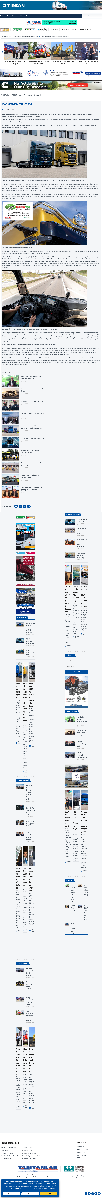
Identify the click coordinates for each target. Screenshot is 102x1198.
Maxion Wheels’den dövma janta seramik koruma (76, 596)
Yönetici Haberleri (23, 780)
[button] (2, 52)
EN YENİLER (86, 30)
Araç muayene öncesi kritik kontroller (81, 531)
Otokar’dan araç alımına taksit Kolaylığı (82, 733)
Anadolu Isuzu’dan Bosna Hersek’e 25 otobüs (29, 986)
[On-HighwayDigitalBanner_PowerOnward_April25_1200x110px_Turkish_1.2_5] (51, 89)
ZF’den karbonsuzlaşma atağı (31, 652)
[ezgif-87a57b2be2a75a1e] (51, 10)
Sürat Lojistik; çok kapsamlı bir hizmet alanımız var (74, 893)
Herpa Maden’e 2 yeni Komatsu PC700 (39, 62)
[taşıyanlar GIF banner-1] (51, 77)
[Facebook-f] (86, 1193)
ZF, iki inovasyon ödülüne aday (30, 641)
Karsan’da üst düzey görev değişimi (30, 824)
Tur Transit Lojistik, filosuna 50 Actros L (63, 62)
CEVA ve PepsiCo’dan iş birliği (32, 401)
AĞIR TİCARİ (16, 95)
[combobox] (92, 16)
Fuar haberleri (21, 618)
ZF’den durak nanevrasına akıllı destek (31, 694)
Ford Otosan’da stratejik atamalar (18, 876)
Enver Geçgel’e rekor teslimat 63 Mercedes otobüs (86, 62)
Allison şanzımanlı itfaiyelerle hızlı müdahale (15, 62)
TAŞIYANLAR (6, 95)
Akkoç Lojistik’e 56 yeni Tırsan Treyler (29, 36)
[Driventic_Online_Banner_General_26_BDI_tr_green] (59, 24)
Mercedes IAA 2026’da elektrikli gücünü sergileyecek (30, 627)
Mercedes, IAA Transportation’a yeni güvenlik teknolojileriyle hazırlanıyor (18, 703)
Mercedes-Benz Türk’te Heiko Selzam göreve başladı (30, 810)
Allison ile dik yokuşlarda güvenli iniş (53, 36)
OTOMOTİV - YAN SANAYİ (73, 514)
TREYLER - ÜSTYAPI (71, 711)
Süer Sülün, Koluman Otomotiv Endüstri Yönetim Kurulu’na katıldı (29, 792)
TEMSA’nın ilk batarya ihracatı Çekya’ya (84, 596)
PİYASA (55, 30)
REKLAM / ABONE (70, 30)
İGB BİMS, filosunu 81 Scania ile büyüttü (82, 755)
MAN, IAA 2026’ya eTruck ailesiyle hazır (25, 694)
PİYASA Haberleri (22, 963)
